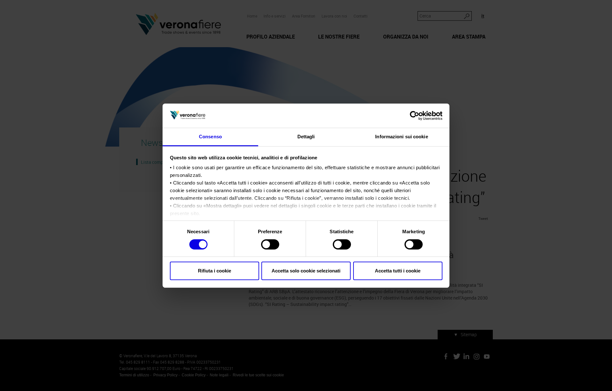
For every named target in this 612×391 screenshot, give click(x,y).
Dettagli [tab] (306, 136)
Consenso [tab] (210, 136)
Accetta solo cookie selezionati (306, 270)
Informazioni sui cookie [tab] (401, 136)
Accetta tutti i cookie (397, 270)
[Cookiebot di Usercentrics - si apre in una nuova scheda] (414, 115)
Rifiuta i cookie (214, 270)
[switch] (270, 244)
